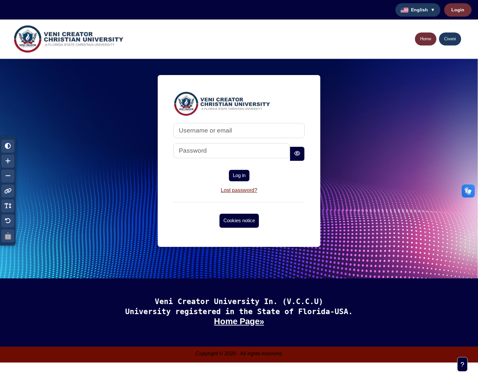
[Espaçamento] (7, 205)
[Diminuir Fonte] (7, 176)
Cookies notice (239, 220)
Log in (239, 175)
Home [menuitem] (425, 38)
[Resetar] (7, 220)
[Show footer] (462, 364)
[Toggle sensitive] (297, 153)
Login (457, 9)
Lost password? (239, 190)
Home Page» (239, 321)
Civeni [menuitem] (450, 38)
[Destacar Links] (7, 191)
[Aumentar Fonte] (7, 161)
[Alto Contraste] (7, 146)
